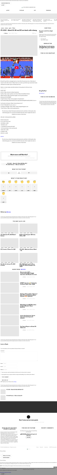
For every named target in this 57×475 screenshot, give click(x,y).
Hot (35, 10)
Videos (12, 247)
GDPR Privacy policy (52, 447)
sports (9, 247)
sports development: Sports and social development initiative (27, 317)
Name (2, 363)
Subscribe (28, 437)
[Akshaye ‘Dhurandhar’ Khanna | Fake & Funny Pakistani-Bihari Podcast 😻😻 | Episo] (10, 298)
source (2, 136)
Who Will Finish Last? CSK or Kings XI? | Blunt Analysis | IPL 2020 (27, 265)
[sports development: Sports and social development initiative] (10, 320)
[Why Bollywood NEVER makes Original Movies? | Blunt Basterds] (10, 309)
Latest (7, 10)
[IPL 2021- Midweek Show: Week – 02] (28, 243)
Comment (3, 350)
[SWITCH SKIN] (54, 12)
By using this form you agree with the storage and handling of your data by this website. (18, 374)
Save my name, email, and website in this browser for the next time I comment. (16, 372)
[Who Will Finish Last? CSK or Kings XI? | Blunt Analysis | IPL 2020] (28, 258)
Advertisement (6, 457)
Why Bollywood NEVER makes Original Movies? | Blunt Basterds (28, 306)
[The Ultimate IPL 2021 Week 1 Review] (9, 229)
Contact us (46, 447)
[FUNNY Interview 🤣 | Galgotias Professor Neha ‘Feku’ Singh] (10, 288)
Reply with (5, 380)
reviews (5, 247)
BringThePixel (42, 90)
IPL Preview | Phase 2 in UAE (8, 249)
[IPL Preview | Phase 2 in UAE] (9, 243)
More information (5, 3)
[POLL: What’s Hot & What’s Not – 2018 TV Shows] (16, 16)
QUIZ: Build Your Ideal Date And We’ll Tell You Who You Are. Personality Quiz (26, 20)
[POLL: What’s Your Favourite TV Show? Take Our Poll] (48, 16)
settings (15, 381)
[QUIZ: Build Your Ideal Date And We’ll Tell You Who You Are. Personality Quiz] (26, 16)
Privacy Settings (6, 455)
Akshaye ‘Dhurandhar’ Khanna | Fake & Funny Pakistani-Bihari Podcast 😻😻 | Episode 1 (28, 295)
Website (2, 369)
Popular (21, 10)
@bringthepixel (41, 93)
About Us (41, 447)
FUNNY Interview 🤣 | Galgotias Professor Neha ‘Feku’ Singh (28, 284)
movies (2, 247)
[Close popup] (1, 454)
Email (2, 366)
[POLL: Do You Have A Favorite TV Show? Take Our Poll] (5, 16)
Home (37, 447)
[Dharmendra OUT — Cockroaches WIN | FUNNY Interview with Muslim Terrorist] (10, 277)
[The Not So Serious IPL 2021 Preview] (9, 258)
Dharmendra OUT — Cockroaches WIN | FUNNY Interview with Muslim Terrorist (28, 273)
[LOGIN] (55, 12)
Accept (2, 5)
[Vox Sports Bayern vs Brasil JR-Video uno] (10, 331)
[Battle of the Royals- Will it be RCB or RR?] (28, 229)
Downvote (29, 173)
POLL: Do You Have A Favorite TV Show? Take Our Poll (5, 20)
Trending (48, 10)
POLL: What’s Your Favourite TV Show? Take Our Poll (47, 20)
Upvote (9, 173)
